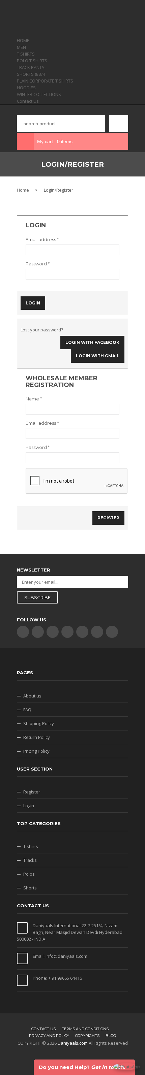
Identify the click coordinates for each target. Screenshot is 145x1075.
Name (34, 398)
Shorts (30, 888)
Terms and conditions (85, 1029)
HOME (23, 40)
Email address (42, 239)
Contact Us (28, 101)
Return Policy (36, 737)
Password (38, 263)
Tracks (30, 860)
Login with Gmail (97, 355)
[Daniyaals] (72, 18)
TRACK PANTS (31, 67)
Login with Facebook (92, 342)
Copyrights (87, 1035)
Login (28, 806)
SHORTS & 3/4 (31, 74)
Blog (111, 1035)
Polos (29, 874)
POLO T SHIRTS (32, 61)
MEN (21, 47)
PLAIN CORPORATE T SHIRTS (45, 81)
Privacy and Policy (49, 1035)
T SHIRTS (26, 54)
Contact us (43, 1029)
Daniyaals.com (73, 1043)
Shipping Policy (38, 723)
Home (23, 190)
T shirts (30, 846)
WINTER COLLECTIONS (39, 94)
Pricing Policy (36, 751)
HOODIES (26, 88)
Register (31, 792)
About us (32, 696)
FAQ (27, 710)
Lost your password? (42, 330)
